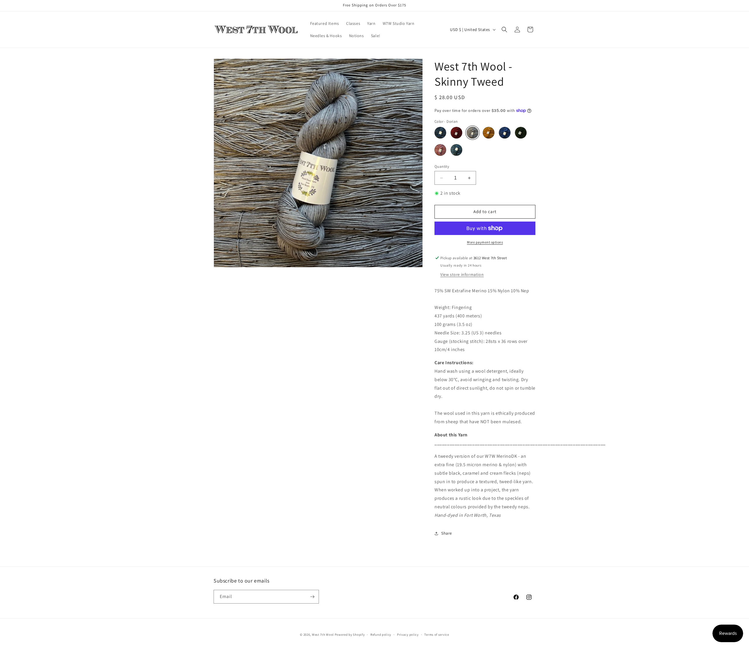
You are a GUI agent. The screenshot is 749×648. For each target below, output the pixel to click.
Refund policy (380, 635)
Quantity (441, 166)
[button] (504, 29)
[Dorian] (472, 133)
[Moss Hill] (521, 133)
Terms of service (436, 635)
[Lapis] (505, 133)
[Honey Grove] (488, 133)
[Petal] (440, 150)
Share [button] (446, 533)
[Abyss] (440, 133)
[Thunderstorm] (456, 150)
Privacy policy (408, 635)
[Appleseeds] (456, 133)
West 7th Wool (323, 635)
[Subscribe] (312, 597)
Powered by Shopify (350, 635)
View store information (462, 274)
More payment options (485, 242)
